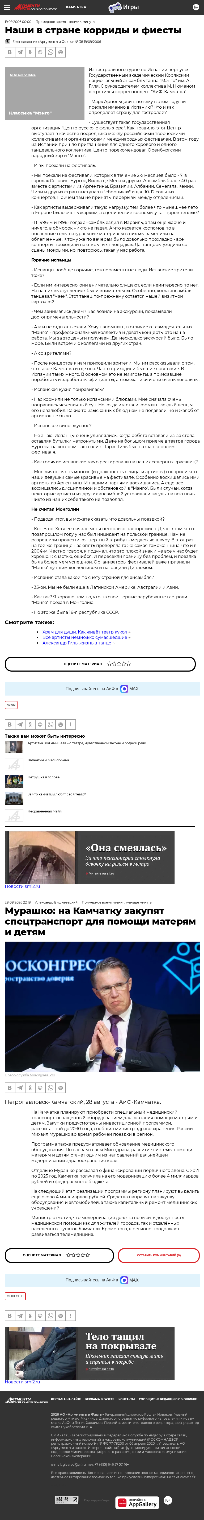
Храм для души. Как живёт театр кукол (84, 632)
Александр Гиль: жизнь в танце (76, 642)
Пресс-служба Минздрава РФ (30, 1075)
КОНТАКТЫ (126, 1399)
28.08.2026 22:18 (18, 902)
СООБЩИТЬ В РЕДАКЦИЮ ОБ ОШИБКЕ (168, 1399)
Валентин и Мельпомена (48, 760)
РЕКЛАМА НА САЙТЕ (66, 1399)
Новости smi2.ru (22, 886)
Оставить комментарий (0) (159, 1255)
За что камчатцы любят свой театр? (57, 794)
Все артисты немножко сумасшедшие (84, 637)
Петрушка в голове (44, 777)
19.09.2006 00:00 (18, 22)
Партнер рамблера (96, 1500)
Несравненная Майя (45, 811)
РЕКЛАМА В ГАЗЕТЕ (99, 1399)
